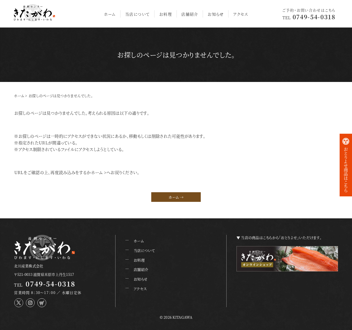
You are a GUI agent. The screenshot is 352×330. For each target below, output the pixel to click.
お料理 (165, 14)
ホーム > (99, 172)
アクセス (240, 14)
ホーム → (176, 197)
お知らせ (216, 14)
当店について (137, 14)
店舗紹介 (189, 14)
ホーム (110, 14)
